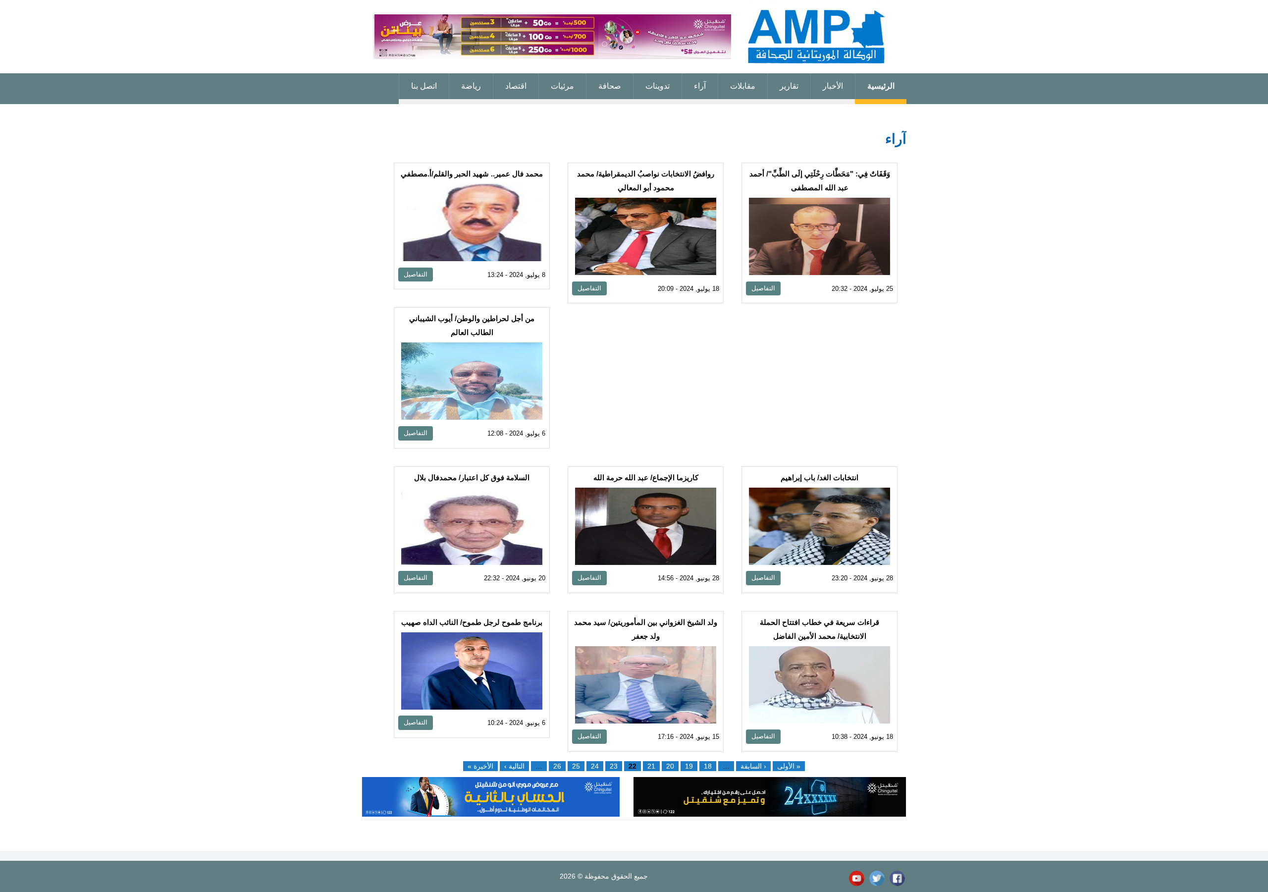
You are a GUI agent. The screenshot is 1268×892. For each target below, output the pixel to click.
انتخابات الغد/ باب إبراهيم (819, 477)
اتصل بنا (424, 86)
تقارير (789, 86)
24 (595, 766)
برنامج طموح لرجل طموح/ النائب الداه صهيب (471, 622)
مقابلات (742, 86)
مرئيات (562, 86)
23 (614, 766)
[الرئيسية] (634, 36)
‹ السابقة (753, 766)
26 (557, 766)
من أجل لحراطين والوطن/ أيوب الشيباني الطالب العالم (471, 325)
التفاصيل (763, 288)
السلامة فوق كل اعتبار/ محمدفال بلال (471, 477)
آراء (700, 86)
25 (576, 766)
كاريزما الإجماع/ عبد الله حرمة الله (645, 477)
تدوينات (657, 86)
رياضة (471, 86)
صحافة (609, 86)
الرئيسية (881, 86)
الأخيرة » (480, 766)
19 (689, 766)
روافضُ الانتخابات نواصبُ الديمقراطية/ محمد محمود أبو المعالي (645, 180)
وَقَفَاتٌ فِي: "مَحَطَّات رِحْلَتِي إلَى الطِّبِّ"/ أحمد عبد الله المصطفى (819, 180)
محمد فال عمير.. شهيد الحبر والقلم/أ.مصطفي (472, 173)
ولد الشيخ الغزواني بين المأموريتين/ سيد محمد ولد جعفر (645, 629)
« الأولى (788, 766)
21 (651, 766)
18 (708, 766)
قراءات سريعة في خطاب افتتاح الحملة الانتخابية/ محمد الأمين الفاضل (819, 629)
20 (670, 766)
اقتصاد (516, 86)
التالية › (514, 766)
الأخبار (833, 86)
